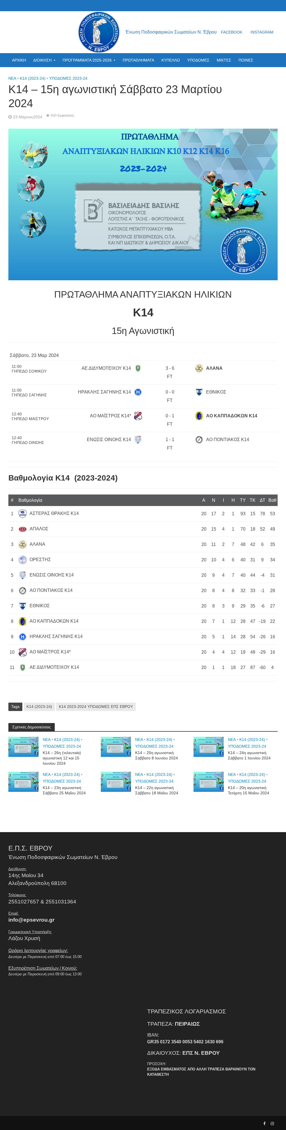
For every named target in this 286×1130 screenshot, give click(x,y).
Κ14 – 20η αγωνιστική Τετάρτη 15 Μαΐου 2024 (248, 790)
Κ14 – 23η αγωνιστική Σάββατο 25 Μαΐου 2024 (64, 790)
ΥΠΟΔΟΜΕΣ (198, 60)
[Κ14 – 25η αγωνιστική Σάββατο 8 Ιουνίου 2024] (116, 746)
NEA (47, 739)
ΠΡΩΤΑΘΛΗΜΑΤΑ (138, 60)
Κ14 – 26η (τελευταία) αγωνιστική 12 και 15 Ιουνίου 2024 (62, 758)
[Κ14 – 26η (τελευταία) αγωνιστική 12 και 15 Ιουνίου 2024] (23, 746)
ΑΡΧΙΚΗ (19, 60)
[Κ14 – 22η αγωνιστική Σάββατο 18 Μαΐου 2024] (116, 781)
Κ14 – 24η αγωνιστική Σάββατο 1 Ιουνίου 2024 (249, 755)
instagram (262, 32)
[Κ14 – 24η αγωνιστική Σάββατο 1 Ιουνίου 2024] (209, 746)
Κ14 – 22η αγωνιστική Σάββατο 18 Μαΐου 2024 (156, 790)
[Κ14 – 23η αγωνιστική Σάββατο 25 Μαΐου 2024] (23, 781)
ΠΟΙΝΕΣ (246, 60)
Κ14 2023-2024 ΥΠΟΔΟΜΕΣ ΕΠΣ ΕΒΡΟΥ (96, 706)
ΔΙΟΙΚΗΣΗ (42, 60)
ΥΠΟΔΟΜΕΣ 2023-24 (62, 746)
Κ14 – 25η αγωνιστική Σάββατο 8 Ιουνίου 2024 (156, 755)
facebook (231, 32)
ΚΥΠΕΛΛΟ (170, 60)
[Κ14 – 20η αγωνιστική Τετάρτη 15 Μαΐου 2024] (209, 781)
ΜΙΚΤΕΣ (224, 60)
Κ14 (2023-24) (39, 706)
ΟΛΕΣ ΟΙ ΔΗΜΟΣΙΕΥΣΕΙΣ (35, 74)
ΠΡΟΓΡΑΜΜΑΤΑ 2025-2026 (87, 60)
